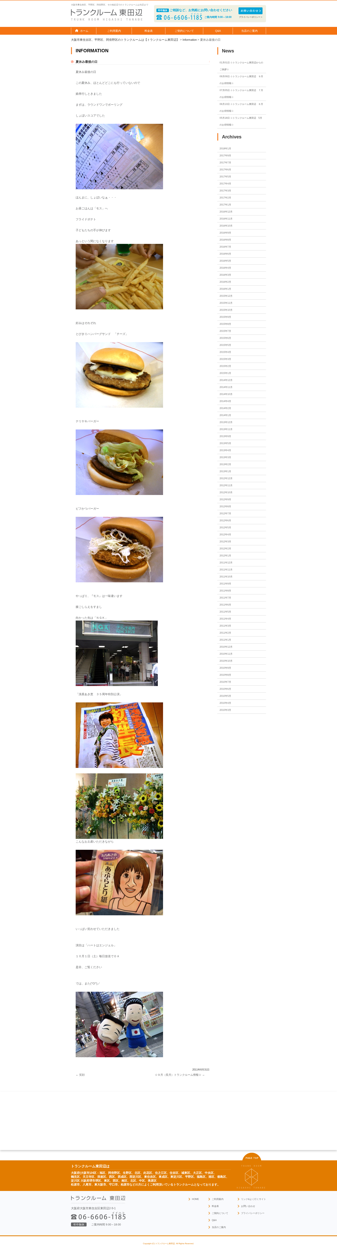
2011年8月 (225, 590)
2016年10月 (226, 225)
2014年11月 (226, 387)
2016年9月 (225, 232)
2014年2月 (225, 408)
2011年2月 (225, 632)
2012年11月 (226, 485)
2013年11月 (226, 429)
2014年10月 (226, 394)
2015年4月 (225, 352)
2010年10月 (226, 661)
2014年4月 (225, 401)
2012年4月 (225, 534)
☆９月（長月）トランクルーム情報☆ (180, 1074)
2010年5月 (225, 696)
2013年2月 (225, 464)
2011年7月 (225, 597)
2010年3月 (225, 710)
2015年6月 (225, 338)
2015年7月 (225, 331)
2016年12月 (226, 211)
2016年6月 (225, 253)
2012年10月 (226, 492)
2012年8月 (225, 506)
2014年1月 (225, 415)
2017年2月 (225, 197)
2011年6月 (225, 604)
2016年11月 (226, 218)
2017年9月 (225, 155)
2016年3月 (225, 275)
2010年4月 (225, 703)
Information (190, 39)
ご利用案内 (217, 1199)
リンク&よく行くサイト (253, 1199)
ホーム (84, 30)
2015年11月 (226, 303)
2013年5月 (225, 443)
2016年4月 (225, 267)
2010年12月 (226, 646)
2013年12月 (226, 422)
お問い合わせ (248, 1206)
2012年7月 (225, 513)
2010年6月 (225, 689)
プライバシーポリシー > (250, 17)
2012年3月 (225, 541)
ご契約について (220, 1213)
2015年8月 (225, 324)
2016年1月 (225, 289)
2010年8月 (225, 675)
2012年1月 (225, 555)
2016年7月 (225, 246)
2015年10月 (226, 310)
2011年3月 (225, 625)
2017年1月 (225, 204)
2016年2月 (225, 282)
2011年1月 (225, 639)
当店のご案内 (219, 1227)
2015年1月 (225, 373)
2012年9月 (225, 499)
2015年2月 (225, 366)
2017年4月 (225, 183)
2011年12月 (226, 562)
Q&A (218, 30)
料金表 (149, 30)
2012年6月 (225, 520)
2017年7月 (225, 162)
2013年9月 (225, 436)
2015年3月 (225, 359)
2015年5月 (225, 345)
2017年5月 (225, 176)
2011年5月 (225, 611)
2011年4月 (225, 618)
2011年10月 (226, 576)
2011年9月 (225, 583)
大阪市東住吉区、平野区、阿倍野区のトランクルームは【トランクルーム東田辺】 (125, 39)
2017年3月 (225, 190)
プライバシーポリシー (252, 1213)
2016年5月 (225, 260)
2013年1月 (225, 471)
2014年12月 (226, 380)
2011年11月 (226, 569)
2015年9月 (225, 317)
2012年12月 (226, 478)
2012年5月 (225, 527)
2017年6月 (225, 169)
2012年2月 (225, 548)
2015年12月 (226, 296)
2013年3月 (225, 457)
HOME (195, 1199)
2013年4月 (225, 450)
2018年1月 (225, 148)
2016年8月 (225, 239)
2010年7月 (225, 682)
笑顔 (80, 1074)
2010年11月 (226, 654)
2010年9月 (225, 668)
